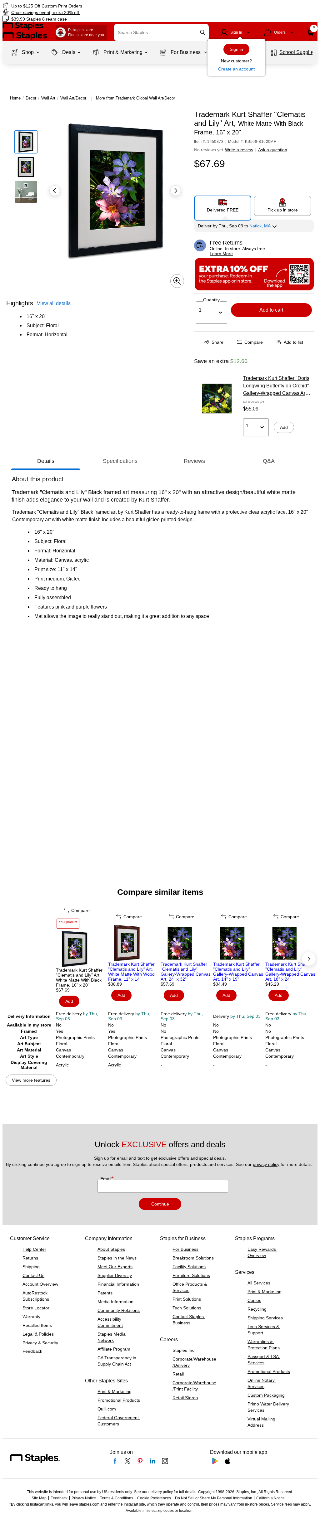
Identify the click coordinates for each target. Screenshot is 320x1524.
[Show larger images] (177, 281)
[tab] (45, 461)
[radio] (223, 206)
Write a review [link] (239, 149)
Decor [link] (31, 98)
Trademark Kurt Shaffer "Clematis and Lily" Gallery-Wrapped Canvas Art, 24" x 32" (186, 972)
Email (106, 1179)
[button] (202, 32)
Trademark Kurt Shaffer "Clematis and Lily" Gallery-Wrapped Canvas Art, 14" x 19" (238, 972)
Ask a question (272, 149)
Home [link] (15, 98)
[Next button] (175, 190)
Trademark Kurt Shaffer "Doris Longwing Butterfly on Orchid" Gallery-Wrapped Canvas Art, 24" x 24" (276, 386)
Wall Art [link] (48, 98)
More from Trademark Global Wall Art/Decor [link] (135, 98)
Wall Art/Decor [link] (73, 98)
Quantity (211, 300)
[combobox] (161, 32)
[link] (81, 5)
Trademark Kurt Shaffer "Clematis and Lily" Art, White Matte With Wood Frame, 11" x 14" (131, 972)
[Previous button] (54, 190)
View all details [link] (54, 303)
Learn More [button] (221, 253)
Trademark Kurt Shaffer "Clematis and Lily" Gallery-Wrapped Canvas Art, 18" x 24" (290, 972)
